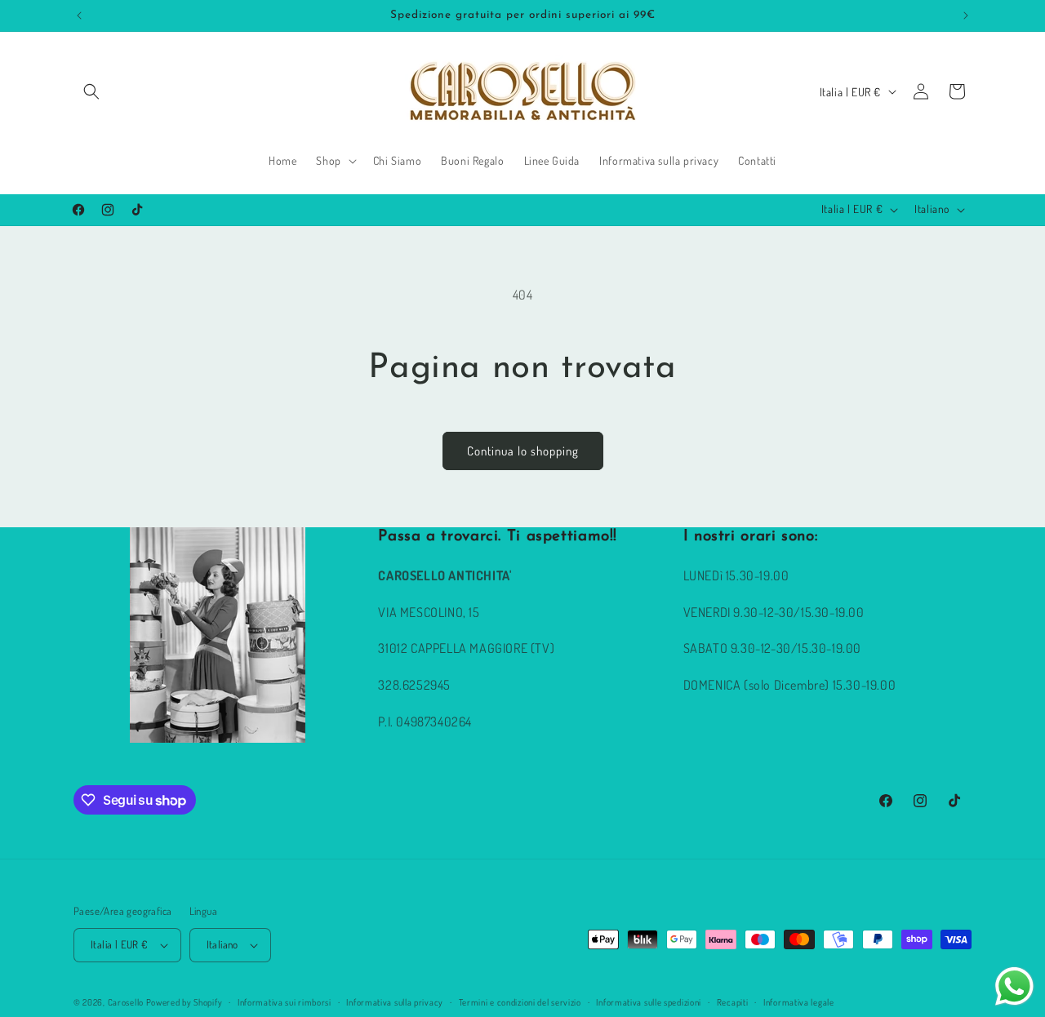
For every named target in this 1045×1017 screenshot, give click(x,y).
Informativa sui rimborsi (284, 1002)
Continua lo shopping (523, 451)
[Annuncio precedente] (79, 15)
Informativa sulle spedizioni (648, 1002)
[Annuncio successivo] (966, 15)
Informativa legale (798, 1002)
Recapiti (733, 1002)
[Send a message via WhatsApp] (1014, 986)
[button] (91, 91)
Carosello (126, 1002)
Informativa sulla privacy (394, 1002)
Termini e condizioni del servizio (520, 1002)
